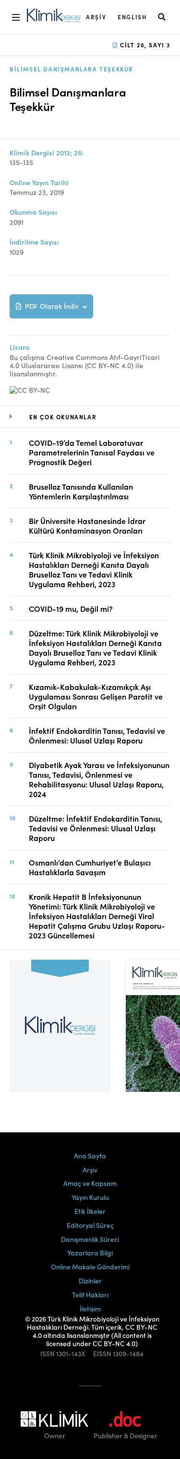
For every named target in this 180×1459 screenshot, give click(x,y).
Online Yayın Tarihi (39, 183)
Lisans (20, 347)
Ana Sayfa (90, 1155)
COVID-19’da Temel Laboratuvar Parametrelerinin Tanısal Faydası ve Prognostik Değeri (92, 452)
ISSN (47, 1353)
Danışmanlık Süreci (90, 1239)
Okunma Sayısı (33, 212)
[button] (162, 16)
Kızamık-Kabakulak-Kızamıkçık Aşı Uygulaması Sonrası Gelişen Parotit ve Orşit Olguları (96, 696)
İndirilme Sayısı (34, 242)
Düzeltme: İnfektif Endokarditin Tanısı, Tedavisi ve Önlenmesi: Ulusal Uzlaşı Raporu (95, 828)
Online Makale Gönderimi (90, 1266)
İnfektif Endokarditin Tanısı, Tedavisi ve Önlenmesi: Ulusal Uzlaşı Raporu (97, 735)
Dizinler (90, 1280)
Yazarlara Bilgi (90, 1252)
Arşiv (96, 17)
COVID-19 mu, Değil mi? (71, 608)
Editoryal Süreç (90, 1225)
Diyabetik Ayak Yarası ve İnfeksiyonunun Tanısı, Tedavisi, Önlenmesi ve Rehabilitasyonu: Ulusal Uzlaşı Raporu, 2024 (99, 779)
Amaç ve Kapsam (90, 1183)
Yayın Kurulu (90, 1197)
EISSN (102, 1353)
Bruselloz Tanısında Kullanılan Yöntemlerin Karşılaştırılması (81, 491)
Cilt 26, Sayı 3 (144, 45)
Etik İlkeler (90, 1211)
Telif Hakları (90, 1294)
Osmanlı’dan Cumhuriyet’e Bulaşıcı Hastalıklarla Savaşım (90, 867)
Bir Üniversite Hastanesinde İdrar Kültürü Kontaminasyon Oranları (87, 525)
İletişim (90, 1308)
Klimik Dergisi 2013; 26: (47, 153)
